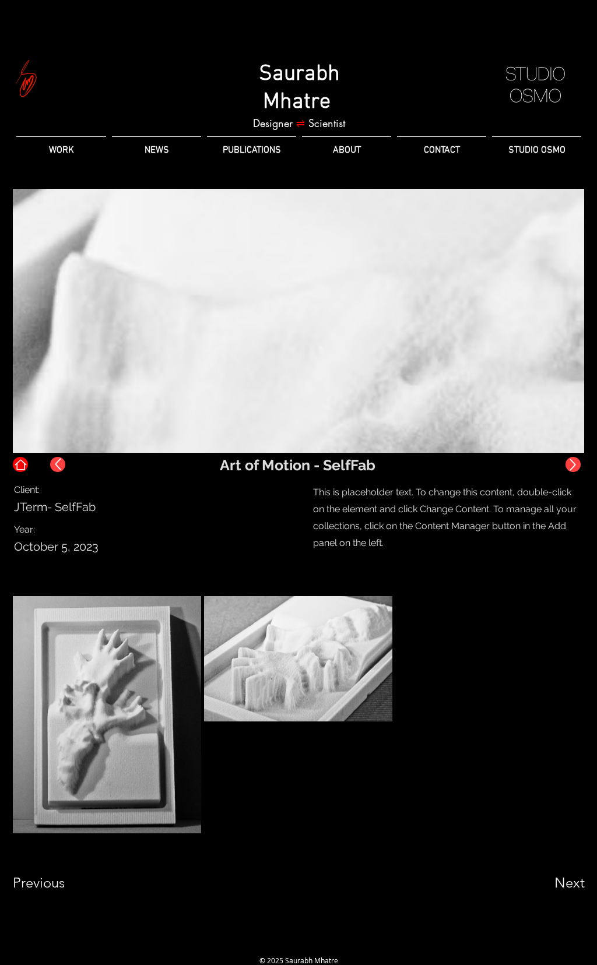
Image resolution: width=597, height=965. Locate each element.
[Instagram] (298, 944)
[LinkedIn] (277, 944)
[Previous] (57, 464)
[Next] (573, 464)
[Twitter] (319, 944)
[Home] (20, 464)
